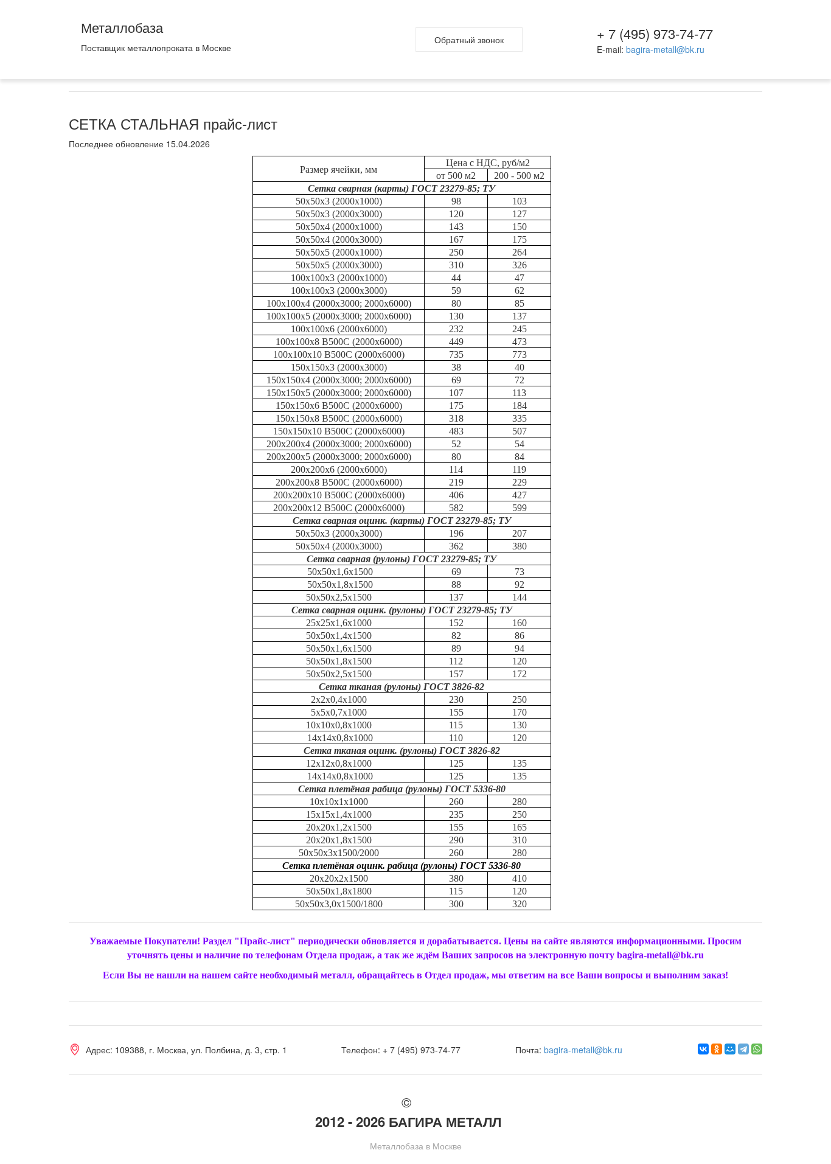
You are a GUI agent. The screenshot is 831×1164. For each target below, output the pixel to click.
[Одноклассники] (716, 1049)
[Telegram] (743, 1049)
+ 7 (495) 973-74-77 (655, 33)
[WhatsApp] (756, 1049)
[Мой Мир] (730, 1049)
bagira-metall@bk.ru (665, 49)
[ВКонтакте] (703, 1049)
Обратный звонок (469, 39)
